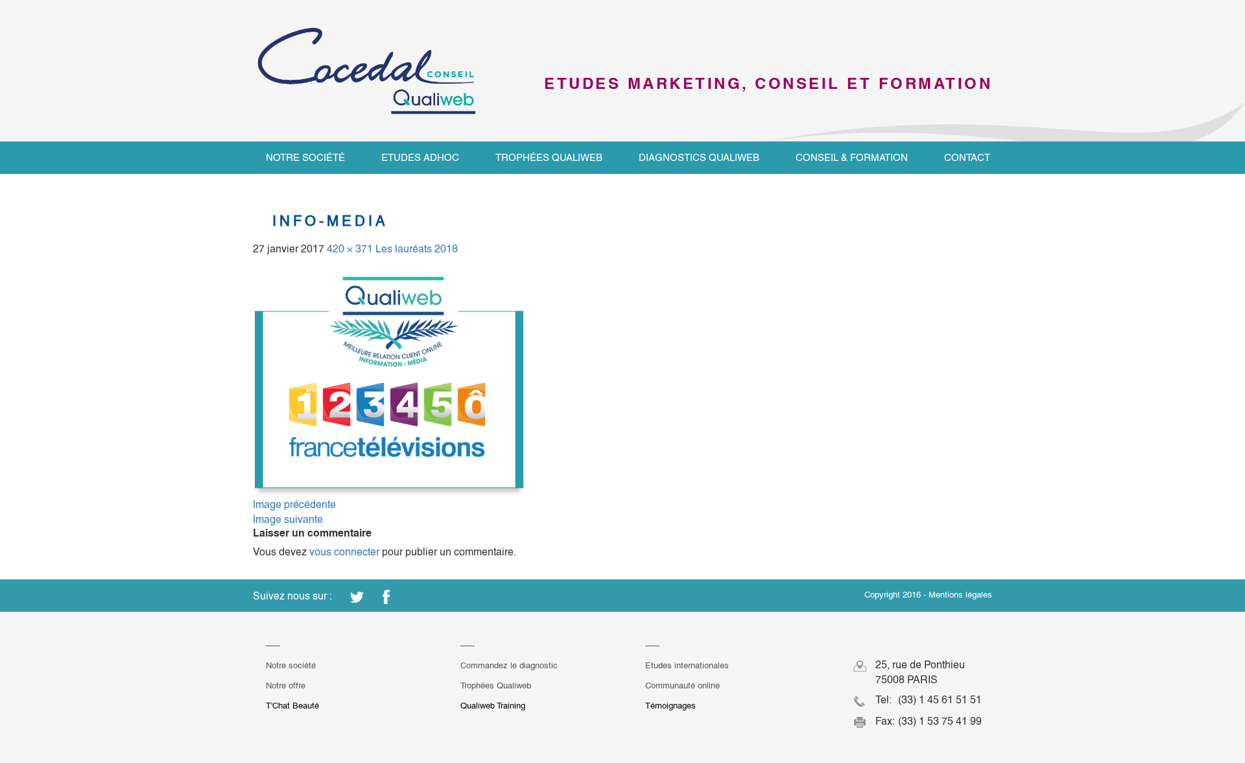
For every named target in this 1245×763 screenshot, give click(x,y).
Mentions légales (960, 595)
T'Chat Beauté (292, 705)
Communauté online (682, 685)
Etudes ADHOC (420, 157)
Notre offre (285, 685)
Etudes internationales (687, 665)
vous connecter (344, 552)
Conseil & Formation (852, 157)
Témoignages (670, 705)
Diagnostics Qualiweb (699, 157)
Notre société (305, 157)
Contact (967, 157)
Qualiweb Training (492, 705)
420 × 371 (350, 249)
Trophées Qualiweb (548, 157)
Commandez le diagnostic (509, 665)
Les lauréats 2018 (416, 249)
